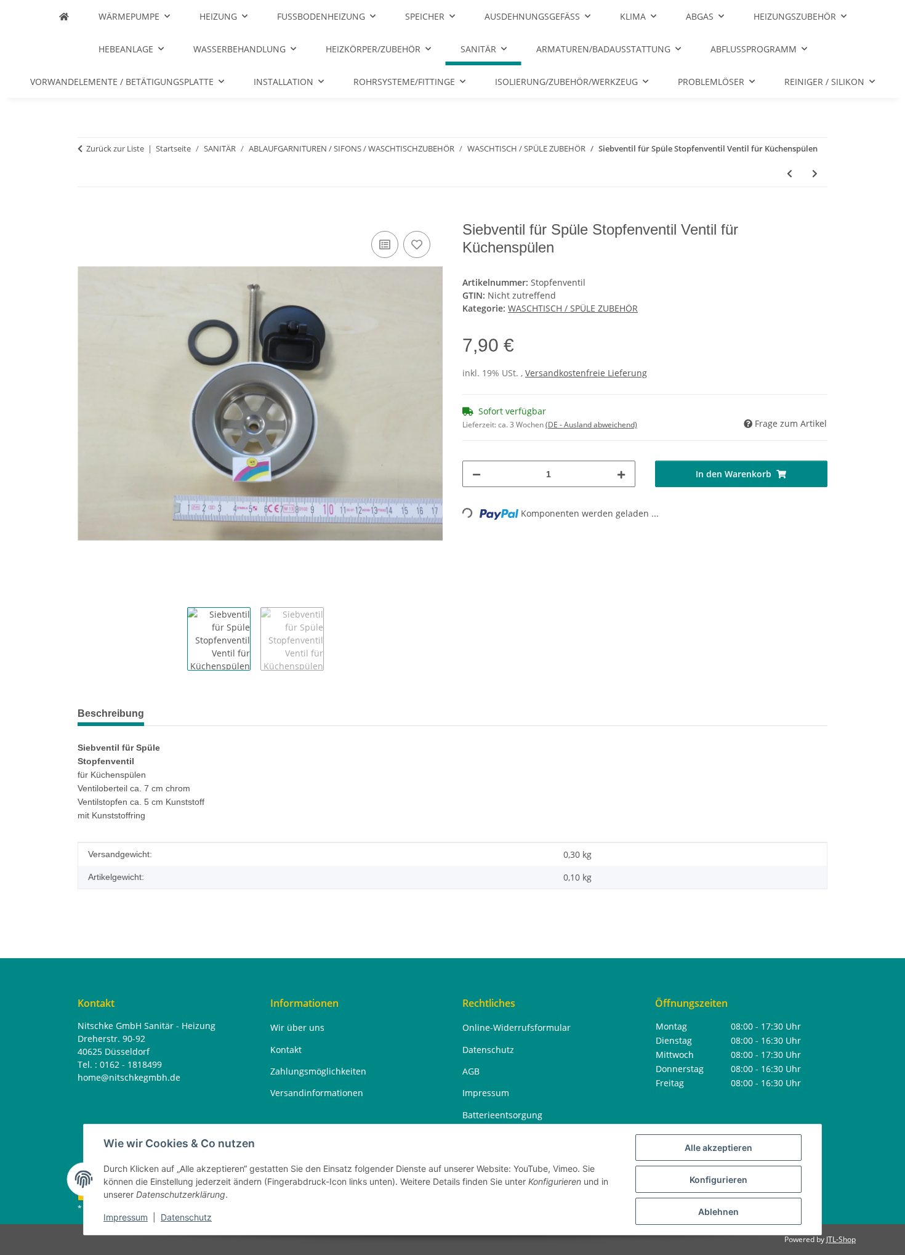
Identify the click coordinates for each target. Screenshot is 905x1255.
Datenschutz (186, 1217)
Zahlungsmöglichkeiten (318, 1071)
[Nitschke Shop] (64, 16)
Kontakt (286, 1049)
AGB (471, 1071)
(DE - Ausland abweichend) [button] (591, 424)
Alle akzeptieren (718, 1147)
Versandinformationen (316, 1093)
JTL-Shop (841, 1239)
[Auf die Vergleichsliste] (384, 244)
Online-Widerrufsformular (516, 1027)
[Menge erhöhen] (621, 473)
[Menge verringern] (476, 473)
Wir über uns (297, 1027)
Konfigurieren (718, 1179)
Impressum (125, 1217)
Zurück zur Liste (115, 148)
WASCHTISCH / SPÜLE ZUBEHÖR (573, 308)
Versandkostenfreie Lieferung (586, 373)
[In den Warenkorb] (87, 214)
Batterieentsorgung (502, 1115)
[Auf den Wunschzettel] (416, 244)
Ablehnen (718, 1211)
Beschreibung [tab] (111, 713)
